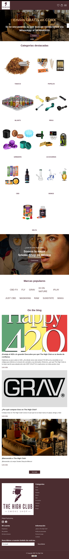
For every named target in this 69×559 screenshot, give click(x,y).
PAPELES (51, 84)
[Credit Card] (35, 556)
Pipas (36, 490)
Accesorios (38, 500)
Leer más (5, 367)
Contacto (37, 536)
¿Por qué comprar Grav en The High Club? (19, 410)
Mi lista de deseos (6, 534)
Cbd (36, 498)
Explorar (34, 35)
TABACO (18, 84)
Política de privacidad (40, 531)
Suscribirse (41, 544)
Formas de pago (39, 534)
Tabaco (37, 505)
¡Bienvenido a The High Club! (14, 458)
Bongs (37, 508)
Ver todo (34, 472)
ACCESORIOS (51, 157)
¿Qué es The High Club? (41, 528)
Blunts (36, 495)
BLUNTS (18, 120)
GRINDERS (18, 157)
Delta (36, 487)
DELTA (34, 230)
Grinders (37, 503)
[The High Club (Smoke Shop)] (6, 5)
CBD (17, 193)
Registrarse (4, 528)
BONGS (51, 193)
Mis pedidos (5, 531)
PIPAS (51, 120)
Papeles (37, 492)
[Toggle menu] (65, 5)
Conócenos (34, 260)
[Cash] (33, 556)
